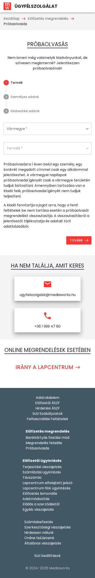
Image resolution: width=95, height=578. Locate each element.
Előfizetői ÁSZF (47, 402)
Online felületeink (39, 537)
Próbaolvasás (37, 448)
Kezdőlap (12, 18)
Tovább (76, 240)
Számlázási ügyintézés (42, 472)
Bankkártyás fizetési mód (47, 437)
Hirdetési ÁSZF (47, 408)
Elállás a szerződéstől (41, 504)
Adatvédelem (47, 397)
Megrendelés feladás (44, 442)
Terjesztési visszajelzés (42, 466)
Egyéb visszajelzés (38, 509)
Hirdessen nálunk (39, 532)
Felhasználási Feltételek (47, 418)
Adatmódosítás (36, 498)
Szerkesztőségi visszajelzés (47, 527)
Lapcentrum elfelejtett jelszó (47, 482)
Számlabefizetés (38, 521)
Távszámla (32, 477)
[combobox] (47, 129)
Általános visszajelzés (42, 543)
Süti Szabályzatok (47, 413)
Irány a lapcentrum (44, 367)
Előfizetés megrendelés (48, 18)
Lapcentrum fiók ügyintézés (46, 488)
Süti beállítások (47, 555)
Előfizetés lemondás (40, 493)
